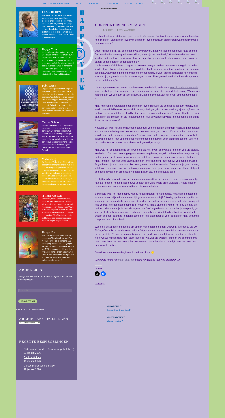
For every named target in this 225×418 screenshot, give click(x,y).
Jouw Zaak (112, 3)
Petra (78, 3)
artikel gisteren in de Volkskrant (137, 36)
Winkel (128, 3)
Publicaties (49, 85)
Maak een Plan (126, 259)
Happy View (49, 49)
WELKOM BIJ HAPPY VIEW (56, 3)
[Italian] (189, 3)
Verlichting (49, 159)
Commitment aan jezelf (119, 308)
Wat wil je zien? (116, 319)
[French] (171, 3)
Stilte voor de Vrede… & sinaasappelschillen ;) (49, 349)
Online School (51, 122)
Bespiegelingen (109, 8)
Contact (141, 3)
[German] (180, 3)
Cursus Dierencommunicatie (39, 365)
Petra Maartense (126, 30)
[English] (163, 3)
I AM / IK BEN (51, 12)
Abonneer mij (28, 301)
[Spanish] (197, 3)
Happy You (94, 3)
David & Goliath (32, 357)
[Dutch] (154, 3)
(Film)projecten (52, 195)
